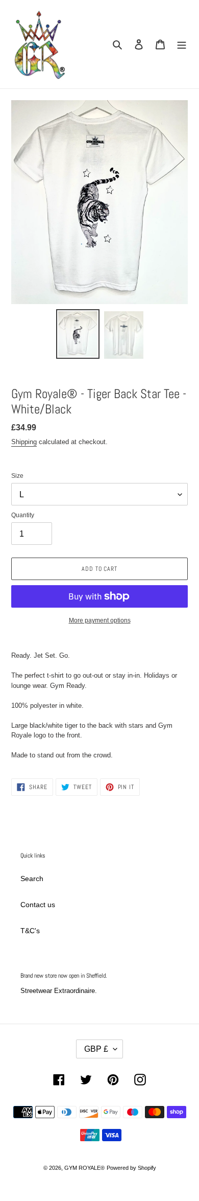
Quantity (22, 515)
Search (31, 878)
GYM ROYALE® (84, 1168)
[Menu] (181, 44)
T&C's (30, 931)
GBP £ (96, 1049)
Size (17, 475)
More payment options (100, 620)
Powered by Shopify (131, 1168)
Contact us (37, 904)
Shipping (24, 442)
